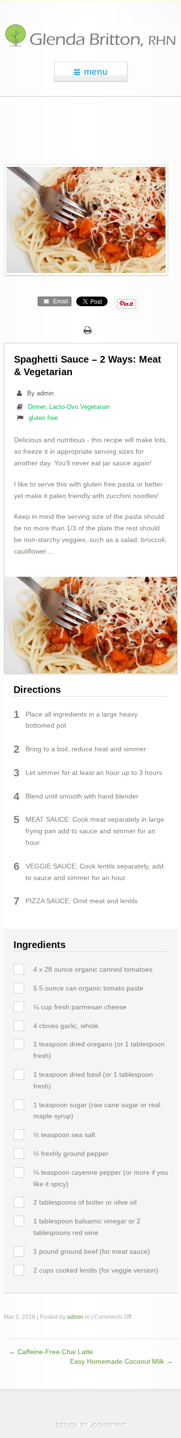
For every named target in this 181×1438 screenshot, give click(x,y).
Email (59, 301)
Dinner (36, 406)
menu (96, 72)
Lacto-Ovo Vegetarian (79, 406)
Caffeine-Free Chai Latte (51, 1352)
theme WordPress (90, 1425)
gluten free (43, 417)
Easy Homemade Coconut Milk (121, 1361)
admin (75, 1317)
